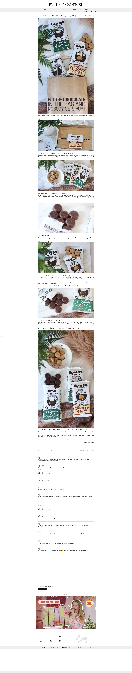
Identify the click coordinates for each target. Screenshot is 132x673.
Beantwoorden (42, 462)
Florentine (43, 540)
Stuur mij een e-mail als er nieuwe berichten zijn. (46, 586)
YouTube (78, 647)
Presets (86, 9)
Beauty (56, 9)
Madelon (43, 479)
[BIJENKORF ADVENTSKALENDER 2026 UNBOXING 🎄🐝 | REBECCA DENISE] (66, 612)
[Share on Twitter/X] (40, 446)
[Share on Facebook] (39, 446)
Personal (75, 9)
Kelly (42, 515)
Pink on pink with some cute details (86, 450)
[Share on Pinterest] (42, 446)
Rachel (42, 465)
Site (39, 578)
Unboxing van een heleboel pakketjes (46, 450)
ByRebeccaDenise (66, 4)
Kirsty (42, 494)
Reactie (40, 559)
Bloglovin (91, 647)
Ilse (42, 508)
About (45, 9)
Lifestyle (68, 9)
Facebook (66, 647)
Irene (42, 472)
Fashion (62, 9)
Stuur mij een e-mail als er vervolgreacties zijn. (46, 585)
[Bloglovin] (89, 11)
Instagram (54, 647)
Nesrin (42, 501)
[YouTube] (86, 11)
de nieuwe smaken (79, 115)
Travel (81, 9)
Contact (50, 9)
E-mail (39, 574)
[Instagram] (84, 11)
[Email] (91, 11)
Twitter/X (42, 647)
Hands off (81, 198)
